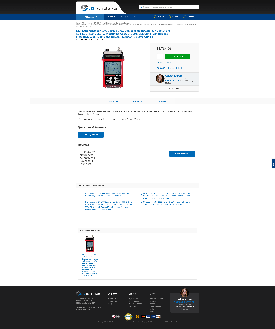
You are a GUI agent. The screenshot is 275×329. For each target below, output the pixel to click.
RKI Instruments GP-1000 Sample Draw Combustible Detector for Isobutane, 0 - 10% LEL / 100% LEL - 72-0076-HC (166, 203)
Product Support (135, 304)
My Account (133, 299)
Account (190, 17)
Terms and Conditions (154, 302)
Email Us (168, 82)
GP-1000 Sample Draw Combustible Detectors (115, 23)
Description (113, 101)
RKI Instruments (87, 23)
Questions (137, 101)
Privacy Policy (155, 306)
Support (175, 17)
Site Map (153, 311)
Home (78, 23)
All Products (89, 17)
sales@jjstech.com (83, 309)
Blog (110, 304)
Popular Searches (157, 299)
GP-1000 (96, 23)
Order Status (134, 301)
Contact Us (112, 301)
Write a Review (182, 154)
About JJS (112, 299)
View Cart (132, 306)
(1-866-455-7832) (131, 17)
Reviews (162, 101)
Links (152, 309)
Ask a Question (166, 62)
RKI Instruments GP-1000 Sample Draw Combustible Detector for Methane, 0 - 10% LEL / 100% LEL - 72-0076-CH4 (108, 194)
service (161, 17)
